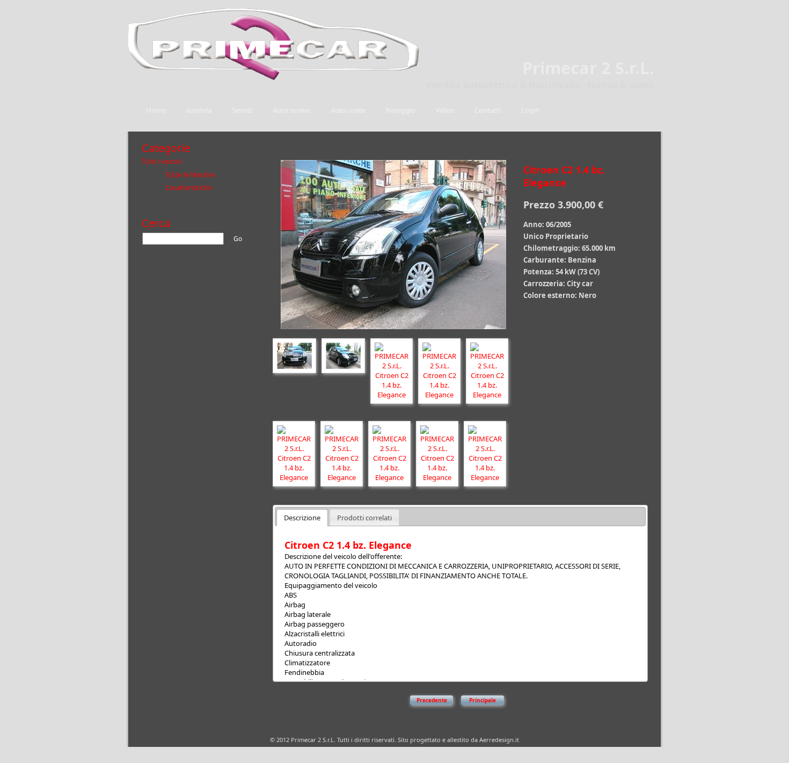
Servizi (242, 110)
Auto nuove (291, 110)
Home (156, 110)
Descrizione (302, 517)
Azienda (198, 110)
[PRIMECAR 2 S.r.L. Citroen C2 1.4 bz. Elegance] (393, 330)
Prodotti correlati (364, 517)
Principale (482, 700)
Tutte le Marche (190, 174)
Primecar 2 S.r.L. (588, 67)
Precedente (432, 700)
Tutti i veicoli (161, 161)
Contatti (487, 110)
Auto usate (348, 110)
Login (530, 110)
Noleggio (400, 110)
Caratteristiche (188, 187)
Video (445, 110)
